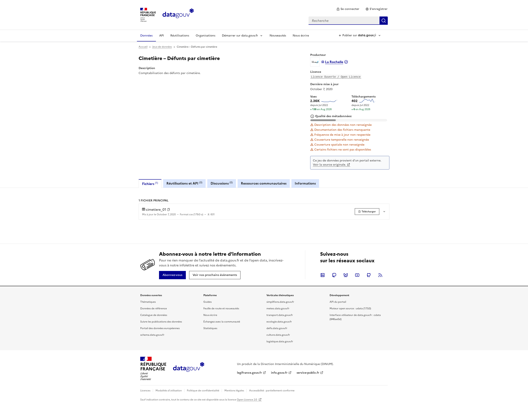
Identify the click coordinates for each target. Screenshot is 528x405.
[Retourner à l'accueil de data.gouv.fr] (178, 14)
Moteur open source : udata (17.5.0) (350, 308)
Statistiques (210, 328)
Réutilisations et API (184, 183)
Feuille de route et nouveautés (221, 308)
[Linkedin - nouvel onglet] (322, 275)
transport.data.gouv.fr (279, 315)
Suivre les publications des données (161, 322)
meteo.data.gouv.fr (277, 308)
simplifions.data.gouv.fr (280, 302)
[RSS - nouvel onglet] (380, 275)
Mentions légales (234, 390)
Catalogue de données (153, 315)
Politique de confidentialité (203, 390)
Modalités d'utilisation (169, 390)
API (161, 35)
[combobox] (348, 20)
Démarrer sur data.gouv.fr (240, 35)
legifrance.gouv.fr (249, 373)
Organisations (205, 35)
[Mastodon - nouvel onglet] (334, 275)
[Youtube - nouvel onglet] (357, 275)
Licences (145, 390)
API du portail (338, 302)
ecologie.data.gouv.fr (279, 322)
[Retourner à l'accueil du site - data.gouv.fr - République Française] (188, 368)
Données (146, 35)
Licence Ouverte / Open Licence (336, 76)
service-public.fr (308, 373)
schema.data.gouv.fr (152, 335)
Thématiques (148, 302)
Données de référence (153, 308)
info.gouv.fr (279, 373)
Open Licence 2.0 (247, 399)
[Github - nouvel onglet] (369, 275)
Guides (207, 302)
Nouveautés (278, 35)
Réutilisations (179, 35)
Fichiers (150, 183)
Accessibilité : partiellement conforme (272, 390)
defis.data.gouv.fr (276, 328)
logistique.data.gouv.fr (279, 341)
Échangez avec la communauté (221, 322)
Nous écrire (301, 35)
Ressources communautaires (263, 183)
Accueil (143, 47)
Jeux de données (162, 47)
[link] (348, 9)
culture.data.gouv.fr (278, 335)
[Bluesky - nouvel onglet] (346, 275)
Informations (305, 183)
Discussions (222, 183)
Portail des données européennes (160, 328)
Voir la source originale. (329, 164)
